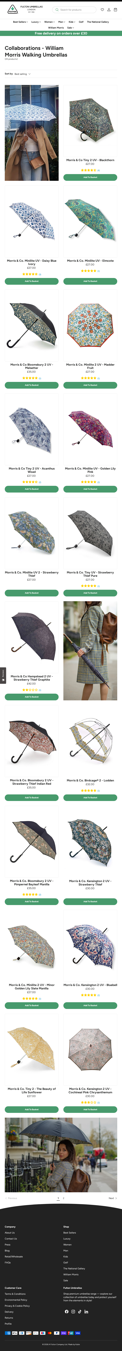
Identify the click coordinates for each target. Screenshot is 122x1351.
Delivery (9, 1311)
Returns (9, 1317)
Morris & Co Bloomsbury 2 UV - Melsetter (31, 366)
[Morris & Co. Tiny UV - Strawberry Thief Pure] (90, 533)
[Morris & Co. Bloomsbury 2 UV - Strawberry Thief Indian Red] (31, 741)
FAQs (8, 1262)
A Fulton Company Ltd (58, 1344)
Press (7, 1244)
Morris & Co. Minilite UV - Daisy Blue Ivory (31, 262)
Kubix (77, 1344)
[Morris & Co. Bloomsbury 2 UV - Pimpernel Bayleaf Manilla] (31, 842)
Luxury (66, 1238)
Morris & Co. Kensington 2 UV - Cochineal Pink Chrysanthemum (90, 1090)
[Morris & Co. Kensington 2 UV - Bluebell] (90, 946)
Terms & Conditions (15, 1293)
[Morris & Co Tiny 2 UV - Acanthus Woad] (31, 429)
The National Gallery (98, 21)
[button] (115, 9)
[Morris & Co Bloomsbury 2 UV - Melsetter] (31, 325)
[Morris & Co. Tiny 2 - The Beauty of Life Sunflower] (31, 1050)
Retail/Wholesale (14, 1256)
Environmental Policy (16, 1299)
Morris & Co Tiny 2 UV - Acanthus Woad (32, 470)
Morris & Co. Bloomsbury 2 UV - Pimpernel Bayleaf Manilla (31, 882)
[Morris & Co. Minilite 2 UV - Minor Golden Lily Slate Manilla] (32, 946)
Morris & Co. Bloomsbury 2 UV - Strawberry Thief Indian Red (31, 781)
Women (67, 1244)
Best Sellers (69, 1232)
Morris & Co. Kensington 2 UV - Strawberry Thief (90, 882)
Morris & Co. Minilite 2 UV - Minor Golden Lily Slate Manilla (32, 986)
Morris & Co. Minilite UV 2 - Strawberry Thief (32, 574)
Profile (8, 1323)
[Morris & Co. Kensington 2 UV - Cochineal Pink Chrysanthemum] (90, 1050)
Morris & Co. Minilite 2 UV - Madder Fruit (90, 366)
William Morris (56, 27)
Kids (65, 1256)
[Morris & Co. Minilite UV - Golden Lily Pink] (90, 429)
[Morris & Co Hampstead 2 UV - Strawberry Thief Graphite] (31, 637)
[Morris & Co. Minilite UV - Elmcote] (90, 221)
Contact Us (11, 1238)
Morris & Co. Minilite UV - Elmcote (90, 260)
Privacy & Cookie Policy (17, 1305)
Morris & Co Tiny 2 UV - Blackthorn (90, 160)
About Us (10, 1232)
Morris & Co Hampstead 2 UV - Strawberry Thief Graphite (32, 678)
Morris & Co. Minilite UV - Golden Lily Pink (90, 470)
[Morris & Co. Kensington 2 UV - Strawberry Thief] (90, 842)
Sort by (9, 73)
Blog (7, 1250)
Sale (65, 1280)
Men (65, 1250)
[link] (30, 1198)
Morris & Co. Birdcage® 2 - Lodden (90, 780)
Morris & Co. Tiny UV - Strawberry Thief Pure (90, 574)
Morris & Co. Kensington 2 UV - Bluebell (90, 985)
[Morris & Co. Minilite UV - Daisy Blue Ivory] (31, 221)
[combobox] (74, 9)
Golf (81, 21)
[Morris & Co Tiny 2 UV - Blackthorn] (90, 121)
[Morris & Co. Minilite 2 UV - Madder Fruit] (90, 325)
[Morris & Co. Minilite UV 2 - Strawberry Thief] (31, 533)
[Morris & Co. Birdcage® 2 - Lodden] (90, 741)
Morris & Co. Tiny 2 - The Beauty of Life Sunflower (32, 1090)
